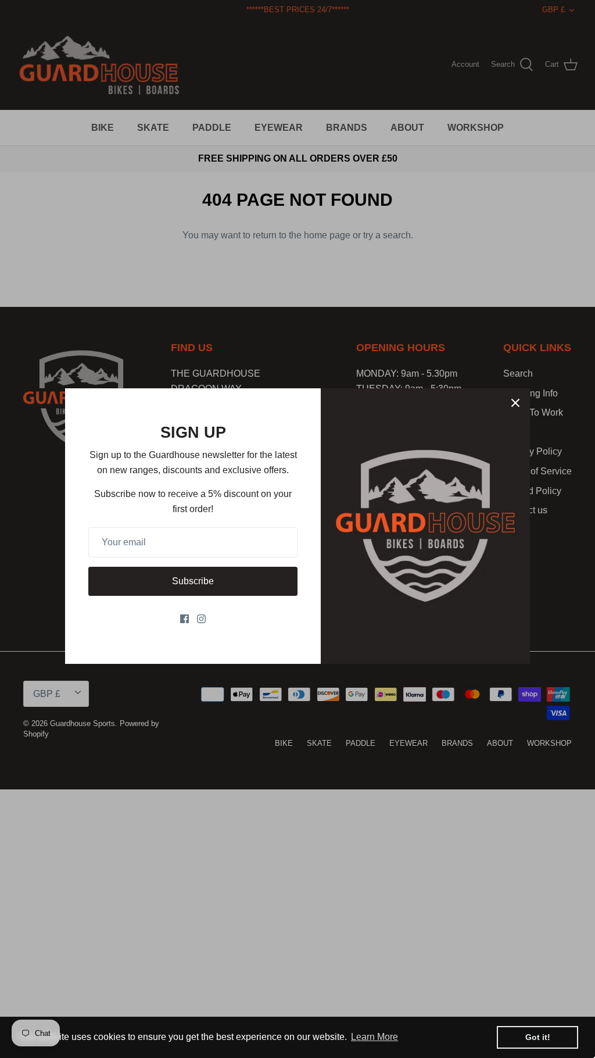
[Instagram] (201, 618)
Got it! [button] (537, 1037)
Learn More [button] (374, 1037)
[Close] (515, 403)
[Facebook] (184, 618)
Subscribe (193, 581)
